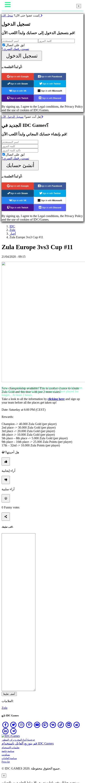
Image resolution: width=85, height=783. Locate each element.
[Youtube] (37, 725)
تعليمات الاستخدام (10, 747)
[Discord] (69, 725)
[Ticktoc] (61, 725)
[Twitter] (13, 725)
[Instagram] (21, 725)
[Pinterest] (29, 725)
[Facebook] (5, 725)
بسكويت (6, 754)
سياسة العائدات (9, 758)
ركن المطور (8, 739)
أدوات (25, 739)
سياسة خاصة (8, 751)
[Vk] (53, 725)
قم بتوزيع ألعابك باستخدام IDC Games (28, 743)
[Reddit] (77, 725)
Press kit (6, 761)
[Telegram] (13, 731)
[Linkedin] (5, 731)
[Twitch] (45, 725)
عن (34, 739)
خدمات (29, 739)
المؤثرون (18, 739)
